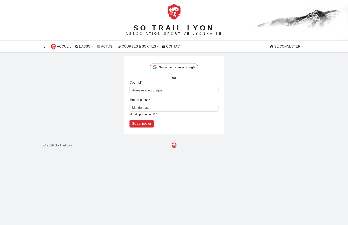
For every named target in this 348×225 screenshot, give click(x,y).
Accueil (63, 46)
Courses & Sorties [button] (137, 47)
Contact (172, 47)
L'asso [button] (83, 47)
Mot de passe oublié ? (143, 114)
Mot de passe (139, 100)
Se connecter (141, 123)
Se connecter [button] (285, 47)
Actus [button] (104, 47)
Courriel (135, 82)
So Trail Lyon (174, 28)
